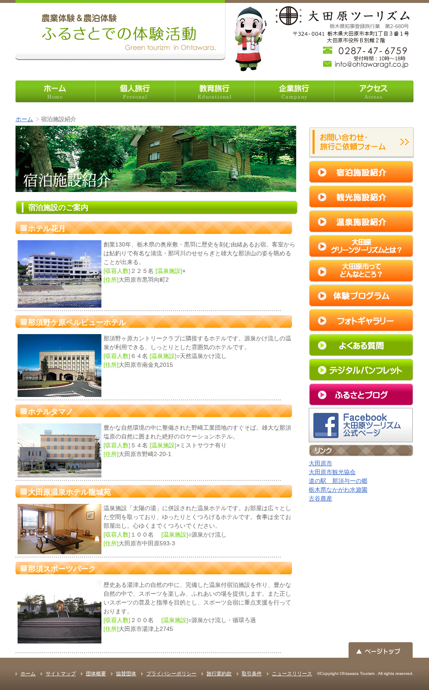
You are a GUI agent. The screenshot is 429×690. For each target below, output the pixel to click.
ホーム (55, 91)
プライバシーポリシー (171, 674)
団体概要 (96, 674)
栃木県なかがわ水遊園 (338, 489)
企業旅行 (294, 91)
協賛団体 (126, 674)
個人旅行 (135, 91)
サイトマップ (61, 674)
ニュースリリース (292, 674)
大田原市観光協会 (332, 472)
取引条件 (252, 674)
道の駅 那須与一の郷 (338, 480)
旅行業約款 (219, 674)
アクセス (373, 91)
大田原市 (320, 463)
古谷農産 (320, 498)
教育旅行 (214, 91)
